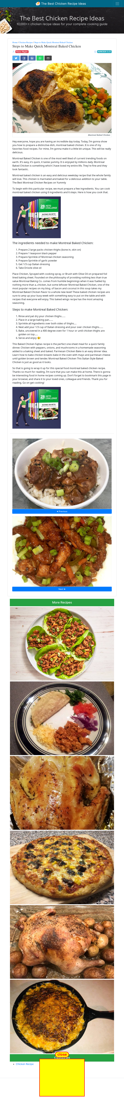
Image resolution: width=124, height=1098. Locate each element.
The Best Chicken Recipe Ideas (63, 3)
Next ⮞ (62, 589)
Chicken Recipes (26, 42)
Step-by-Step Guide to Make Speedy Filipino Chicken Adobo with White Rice (62, 473)
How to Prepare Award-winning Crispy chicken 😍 (62, 550)
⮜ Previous (62, 511)
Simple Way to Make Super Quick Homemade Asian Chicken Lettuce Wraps (62, 642)
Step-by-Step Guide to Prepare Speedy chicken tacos (62, 717)
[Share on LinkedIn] (32, 58)
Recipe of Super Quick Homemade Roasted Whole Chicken (62, 792)
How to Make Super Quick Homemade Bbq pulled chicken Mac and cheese (62, 1015)
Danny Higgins (22, 51)
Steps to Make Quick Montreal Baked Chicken (53, 42)
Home (14, 42)
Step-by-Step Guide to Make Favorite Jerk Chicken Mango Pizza (62, 866)
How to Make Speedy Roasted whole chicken (62, 941)
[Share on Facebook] (24, 58)
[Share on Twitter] (16, 58)
